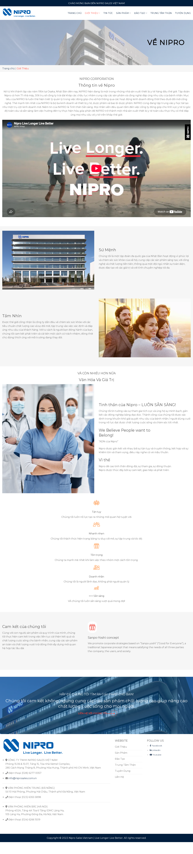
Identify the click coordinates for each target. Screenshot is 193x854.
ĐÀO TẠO (139, 13)
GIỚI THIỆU (91, 13)
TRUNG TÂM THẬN (161, 13)
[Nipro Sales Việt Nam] (19, 13)
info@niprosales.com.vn (22, 778)
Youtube (156, 754)
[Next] (184, 638)
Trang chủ (8, 68)
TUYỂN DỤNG (183, 13)
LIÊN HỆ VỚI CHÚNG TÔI (92, 713)
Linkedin (156, 750)
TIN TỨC (108, 13)
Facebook (157, 745)
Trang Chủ (75, 13)
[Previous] (88, 638)
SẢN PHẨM (122, 13)
